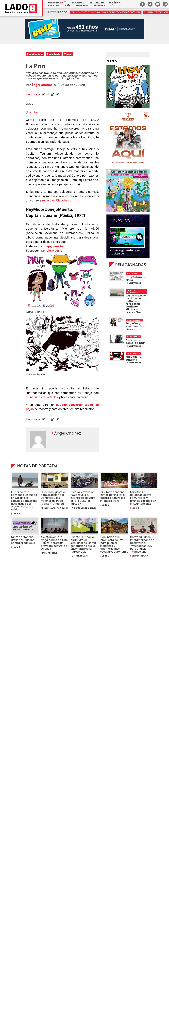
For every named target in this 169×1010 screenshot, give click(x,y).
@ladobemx (34, 112)
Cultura (54, 5)
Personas (57, 2)
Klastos (122, 220)
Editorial (82, 5)
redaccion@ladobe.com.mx (60, 200)
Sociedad (78, 2)
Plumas (99, 5)
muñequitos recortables (42, 397)
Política (115, 2)
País (67, 5)
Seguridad (97, 2)
